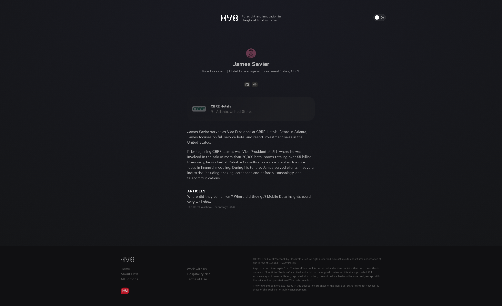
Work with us (197, 268)
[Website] (255, 84)
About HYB (129, 273)
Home (125, 268)
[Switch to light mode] (379, 17)
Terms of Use (197, 279)
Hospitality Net (198, 273)
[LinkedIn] (247, 84)
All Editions (129, 279)
